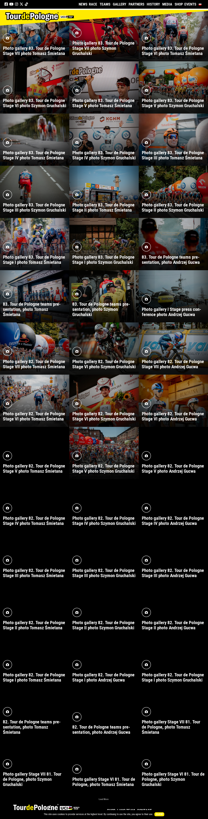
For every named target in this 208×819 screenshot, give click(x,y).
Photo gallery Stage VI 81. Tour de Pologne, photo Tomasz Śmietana (103, 782)
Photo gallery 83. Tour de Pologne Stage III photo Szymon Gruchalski (34, 207)
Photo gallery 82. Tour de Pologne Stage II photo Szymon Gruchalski (103, 625)
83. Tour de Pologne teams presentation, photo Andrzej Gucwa (171, 259)
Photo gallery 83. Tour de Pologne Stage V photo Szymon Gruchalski (173, 103)
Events (190, 4)
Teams (105, 4)
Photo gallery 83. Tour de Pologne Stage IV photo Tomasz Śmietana (34, 155)
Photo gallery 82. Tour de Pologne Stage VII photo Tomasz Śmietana (34, 364)
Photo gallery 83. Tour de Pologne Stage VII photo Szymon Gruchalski (103, 48)
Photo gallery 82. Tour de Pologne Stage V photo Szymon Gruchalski (103, 468)
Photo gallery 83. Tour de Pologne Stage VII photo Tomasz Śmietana (34, 51)
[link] (6, 4)
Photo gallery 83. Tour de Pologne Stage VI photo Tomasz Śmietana (173, 51)
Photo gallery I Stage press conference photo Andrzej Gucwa (171, 312)
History (153, 4)
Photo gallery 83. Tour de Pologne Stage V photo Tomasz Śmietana (103, 103)
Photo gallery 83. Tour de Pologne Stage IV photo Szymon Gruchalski (104, 155)
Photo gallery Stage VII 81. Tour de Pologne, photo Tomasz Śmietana (171, 727)
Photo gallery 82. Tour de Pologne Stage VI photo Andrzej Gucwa (173, 416)
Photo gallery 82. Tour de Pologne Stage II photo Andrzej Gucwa (173, 625)
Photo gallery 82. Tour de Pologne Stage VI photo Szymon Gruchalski (104, 364)
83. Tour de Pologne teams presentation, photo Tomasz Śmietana (32, 309)
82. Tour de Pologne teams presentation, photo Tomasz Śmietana (32, 727)
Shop (179, 4)
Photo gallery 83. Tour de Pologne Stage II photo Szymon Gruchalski (173, 207)
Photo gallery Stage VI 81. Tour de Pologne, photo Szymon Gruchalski (173, 779)
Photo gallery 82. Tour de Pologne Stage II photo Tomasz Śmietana (34, 625)
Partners (136, 4)
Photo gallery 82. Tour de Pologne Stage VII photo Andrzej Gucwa (173, 364)
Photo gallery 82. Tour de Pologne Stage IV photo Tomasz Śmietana (34, 520)
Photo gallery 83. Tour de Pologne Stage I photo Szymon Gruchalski (103, 259)
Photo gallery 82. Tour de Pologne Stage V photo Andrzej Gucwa (173, 468)
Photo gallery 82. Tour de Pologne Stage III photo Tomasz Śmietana (34, 573)
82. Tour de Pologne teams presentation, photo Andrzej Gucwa (101, 729)
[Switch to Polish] (200, 4)
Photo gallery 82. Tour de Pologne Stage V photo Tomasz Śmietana (34, 468)
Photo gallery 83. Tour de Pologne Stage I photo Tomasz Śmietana (34, 259)
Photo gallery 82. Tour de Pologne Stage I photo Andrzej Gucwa (103, 677)
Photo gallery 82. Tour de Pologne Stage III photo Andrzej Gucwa (173, 573)
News (83, 4)
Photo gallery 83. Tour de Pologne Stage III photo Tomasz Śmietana (173, 155)
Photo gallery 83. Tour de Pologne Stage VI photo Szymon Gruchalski (34, 103)
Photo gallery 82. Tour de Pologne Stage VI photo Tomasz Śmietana (34, 416)
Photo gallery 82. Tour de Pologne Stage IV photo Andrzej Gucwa (173, 520)
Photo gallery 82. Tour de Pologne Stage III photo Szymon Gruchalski (104, 573)
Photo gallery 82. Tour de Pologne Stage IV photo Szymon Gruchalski (104, 520)
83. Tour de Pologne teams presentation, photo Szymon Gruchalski (101, 309)
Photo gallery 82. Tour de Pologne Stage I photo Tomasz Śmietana (34, 677)
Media (167, 4)
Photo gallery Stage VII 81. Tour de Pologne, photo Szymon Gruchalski (32, 779)
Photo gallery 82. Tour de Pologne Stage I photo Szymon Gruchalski (173, 677)
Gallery (119, 4)
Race (93, 4)
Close (159, 814)
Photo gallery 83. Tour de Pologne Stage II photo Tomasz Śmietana (103, 207)
